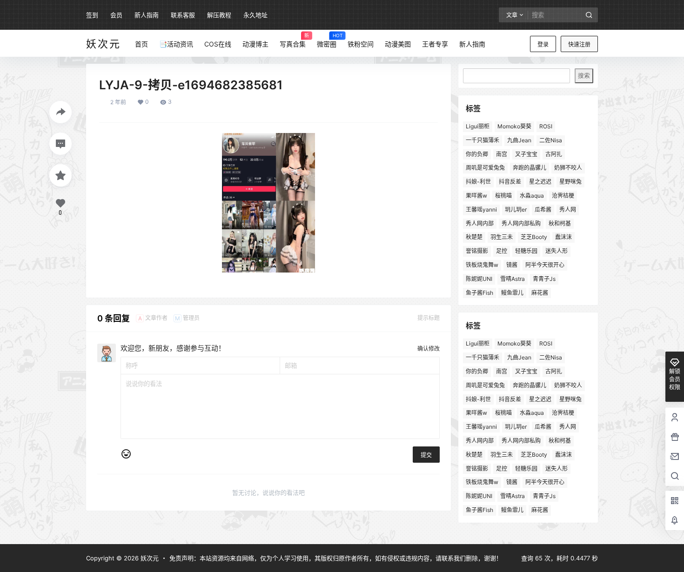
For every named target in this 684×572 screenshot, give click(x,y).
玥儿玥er (516, 209)
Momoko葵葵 (514, 126)
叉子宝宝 (526, 154)
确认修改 (428, 348)
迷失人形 (556, 250)
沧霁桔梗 (563, 195)
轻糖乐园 (526, 250)
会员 (116, 15)
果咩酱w (476, 195)
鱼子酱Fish (479, 292)
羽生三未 (501, 236)
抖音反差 (510, 181)
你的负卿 (477, 154)
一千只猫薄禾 (482, 140)
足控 (501, 250)
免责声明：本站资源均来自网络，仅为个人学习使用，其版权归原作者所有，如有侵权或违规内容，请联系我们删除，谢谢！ (335, 558)
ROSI (545, 126)
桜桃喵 (503, 195)
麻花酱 (539, 292)
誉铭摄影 (477, 250)
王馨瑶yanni (481, 209)
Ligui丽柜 (478, 126)
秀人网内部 (480, 223)
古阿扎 (553, 154)
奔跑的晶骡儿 (529, 167)
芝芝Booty (534, 236)
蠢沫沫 (563, 236)
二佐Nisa (550, 140)
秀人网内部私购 (521, 223)
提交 (426, 455)
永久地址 (255, 15)
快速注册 (579, 44)
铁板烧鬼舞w (482, 264)
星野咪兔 (570, 181)
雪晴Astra (512, 278)
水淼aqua (532, 195)
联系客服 (183, 15)
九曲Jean (519, 140)
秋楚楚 (474, 236)
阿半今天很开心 (544, 264)
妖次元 (149, 558)
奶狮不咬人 (568, 167)
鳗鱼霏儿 (512, 292)
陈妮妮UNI (479, 278)
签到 (92, 15)
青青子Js (544, 278)
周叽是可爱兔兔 (485, 167)
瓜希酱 (543, 209)
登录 (543, 44)
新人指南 (146, 15)
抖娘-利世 (478, 181)
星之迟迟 (540, 181)
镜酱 (511, 264)
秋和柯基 (560, 223)
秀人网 (567, 209)
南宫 (501, 154)
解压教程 (219, 15)
